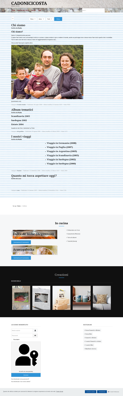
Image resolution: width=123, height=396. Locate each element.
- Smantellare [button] (102, 391)
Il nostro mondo (21, 104)
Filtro (58, 19)
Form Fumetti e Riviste (92, 330)
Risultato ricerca (90, 349)
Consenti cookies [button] (90, 391)
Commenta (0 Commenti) (21, 242)
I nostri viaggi (21, 136)
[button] (113, 391)
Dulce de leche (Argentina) (33, 234)
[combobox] (93, 10)
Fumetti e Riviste (90, 338)
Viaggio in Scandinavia (59, 155)
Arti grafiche (20, 131)
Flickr (33, 128)
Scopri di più (59, 391)
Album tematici (22, 110)
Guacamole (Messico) (73, 234)
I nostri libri (89, 345)
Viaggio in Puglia (56, 147)
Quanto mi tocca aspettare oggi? (34, 176)
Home (13, 10)
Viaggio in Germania (58, 143)
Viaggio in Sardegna (58, 159)
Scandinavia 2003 (20, 116)
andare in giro (53, 37)
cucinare (41, 37)
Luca (18, 190)
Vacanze (19, 170)
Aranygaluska (23, 249)
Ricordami (16, 339)
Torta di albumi (71, 237)
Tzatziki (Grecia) (72, 241)
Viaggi (33, 10)
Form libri (88, 334)
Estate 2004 (17, 124)
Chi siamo (18, 25)
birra (36, 37)
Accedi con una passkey (26, 371)
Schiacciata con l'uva (73, 230)
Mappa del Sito (23, 10)
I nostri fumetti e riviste (93, 341)
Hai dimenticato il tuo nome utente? (20, 381)
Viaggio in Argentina (58, 151)
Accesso (26, 375)
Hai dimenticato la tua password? (20, 379)
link (39, 10)
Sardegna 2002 (19, 120)
